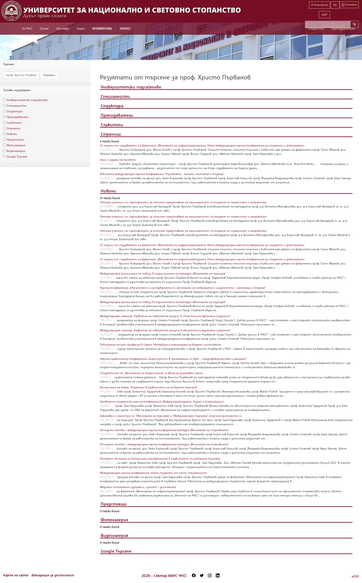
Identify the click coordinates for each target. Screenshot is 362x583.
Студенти (316, 29)
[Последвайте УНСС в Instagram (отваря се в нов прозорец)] (209, 575)
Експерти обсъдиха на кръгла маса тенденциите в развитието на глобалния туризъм (160, 458)
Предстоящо (15, 139)
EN (335, 5)
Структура (14, 111)
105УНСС (125, 28)
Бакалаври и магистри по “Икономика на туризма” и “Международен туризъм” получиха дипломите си (171, 415)
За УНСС (27, 28)
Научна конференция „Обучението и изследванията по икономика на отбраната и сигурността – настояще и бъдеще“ (183, 287)
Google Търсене (17, 156)
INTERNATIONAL (102, 28)
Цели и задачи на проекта (118, 159)
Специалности (16, 105)
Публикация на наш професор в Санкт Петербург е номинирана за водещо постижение (160, 344)
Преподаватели (343, 29)
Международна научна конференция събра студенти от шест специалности (153, 472)
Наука (81, 28)
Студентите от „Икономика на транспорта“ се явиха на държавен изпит (151, 373)
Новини (12, 134)
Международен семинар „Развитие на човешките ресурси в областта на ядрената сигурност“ (165, 316)
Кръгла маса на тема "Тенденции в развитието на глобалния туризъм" (149, 387)
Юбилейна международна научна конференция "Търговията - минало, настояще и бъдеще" (162, 174)
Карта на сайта (16, 575)
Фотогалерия (16, 145)
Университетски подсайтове (27, 100)
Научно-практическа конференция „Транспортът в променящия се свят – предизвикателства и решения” (173, 358)
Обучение (62, 28)
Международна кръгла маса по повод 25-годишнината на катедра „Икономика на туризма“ (163, 273)
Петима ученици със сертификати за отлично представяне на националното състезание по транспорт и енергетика (183, 202)
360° (324, 14)
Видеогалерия (16, 151)
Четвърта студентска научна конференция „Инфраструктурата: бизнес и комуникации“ (162, 401)
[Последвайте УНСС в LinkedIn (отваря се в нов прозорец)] (217, 575)
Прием (44, 28)
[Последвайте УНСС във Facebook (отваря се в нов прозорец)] (194, 575)
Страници (14, 128)
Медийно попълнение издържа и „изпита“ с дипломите (138, 487)
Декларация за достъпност (52, 575)
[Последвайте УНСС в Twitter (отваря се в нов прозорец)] (201, 575)
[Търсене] (354, 24)
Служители (14, 122)
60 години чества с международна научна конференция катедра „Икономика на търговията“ (164, 430)
